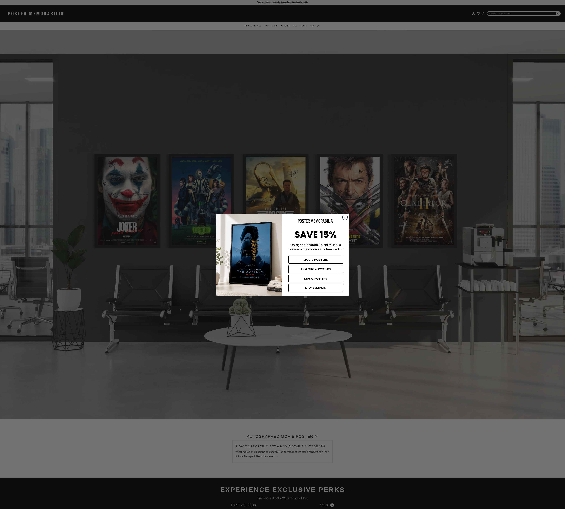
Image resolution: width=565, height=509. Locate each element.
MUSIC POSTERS (315, 278)
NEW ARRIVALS (315, 288)
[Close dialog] (345, 217)
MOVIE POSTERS (315, 260)
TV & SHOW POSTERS (316, 269)
